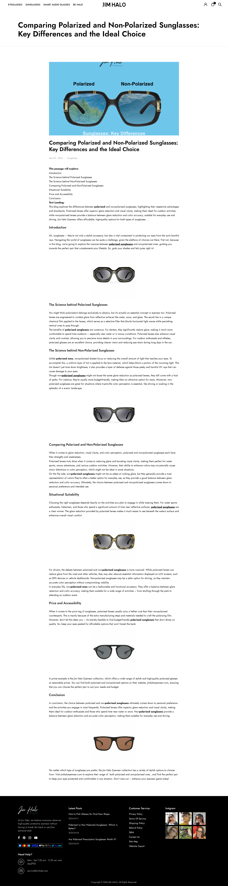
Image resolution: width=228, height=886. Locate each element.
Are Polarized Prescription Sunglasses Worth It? (92, 839)
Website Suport (137, 846)
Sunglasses (32, 4)
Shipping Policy (137, 823)
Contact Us (134, 837)
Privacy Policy (136, 814)
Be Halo (78, 4)
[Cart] (212, 5)
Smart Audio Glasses (56, 4)
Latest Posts (75, 808)
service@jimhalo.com (37, 871)
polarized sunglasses (121, 244)
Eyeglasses (15, 4)
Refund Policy (136, 828)
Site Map (133, 841)
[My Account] (205, 5)
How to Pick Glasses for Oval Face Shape (89, 814)
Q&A (131, 832)
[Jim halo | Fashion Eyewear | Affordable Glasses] (114, 5)
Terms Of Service (137, 818)
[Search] (219, 5)
